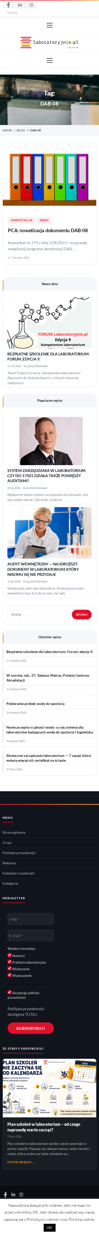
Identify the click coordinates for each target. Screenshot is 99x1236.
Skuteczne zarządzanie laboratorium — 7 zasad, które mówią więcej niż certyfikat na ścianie (48, 758)
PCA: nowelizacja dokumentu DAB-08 (48, 230)
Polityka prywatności (19, 853)
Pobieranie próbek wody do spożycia (35, 704)
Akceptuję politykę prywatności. (23, 995)
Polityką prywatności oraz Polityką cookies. (61, 1219)
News (44, 220)
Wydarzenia (20, 969)
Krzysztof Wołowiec (36, 366)
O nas (7, 843)
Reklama (9, 863)
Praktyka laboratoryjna (28, 962)
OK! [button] (50, 1228)
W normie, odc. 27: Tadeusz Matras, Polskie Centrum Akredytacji (47, 677)
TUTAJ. (31, 1014)
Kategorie (10, 883)
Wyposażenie (21, 976)
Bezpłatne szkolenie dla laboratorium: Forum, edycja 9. (49, 652)
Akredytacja (21, 220)
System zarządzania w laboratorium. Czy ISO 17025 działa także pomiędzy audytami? (46, 475)
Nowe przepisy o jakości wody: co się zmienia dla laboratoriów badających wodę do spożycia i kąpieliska (49, 729)
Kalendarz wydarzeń (19, 873)
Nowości (18, 956)
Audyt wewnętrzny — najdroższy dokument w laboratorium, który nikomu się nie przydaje (43, 569)
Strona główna (14, 832)
